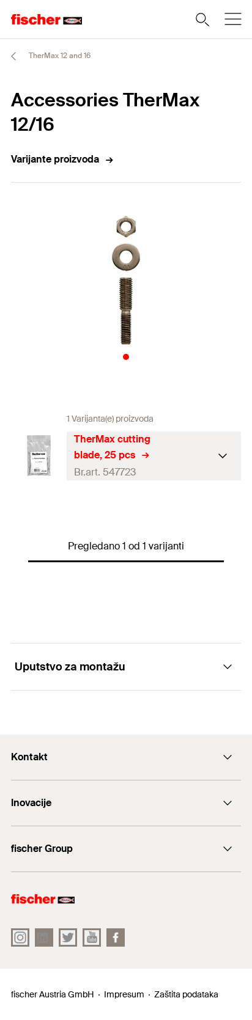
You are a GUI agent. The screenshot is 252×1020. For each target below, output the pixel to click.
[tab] (126, 357)
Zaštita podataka (186, 994)
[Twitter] (68, 937)
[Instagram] (20, 937)
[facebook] (115, 937)
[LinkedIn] (44, 937)
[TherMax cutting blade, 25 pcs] (38, 455)
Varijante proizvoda (55, 159)
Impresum (124, 994)
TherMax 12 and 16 (59, 56)
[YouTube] (92, 937)
